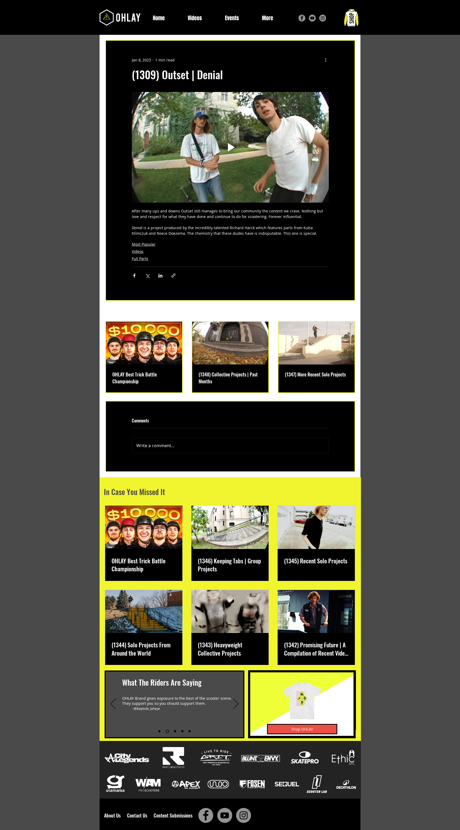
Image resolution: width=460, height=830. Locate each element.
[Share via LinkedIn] (160, 275)
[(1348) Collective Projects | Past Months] (230, 343)
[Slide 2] (167, 731)
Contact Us (138, 815)
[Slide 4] (182, 731)
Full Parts (140, 258)
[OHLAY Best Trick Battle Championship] (144, 343)
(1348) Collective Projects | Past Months (228, 378)
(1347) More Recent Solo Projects (315, 374)
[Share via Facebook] (134, 275)
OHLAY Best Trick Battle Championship (134, 378)
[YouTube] (312, 18)
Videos (137, 251)
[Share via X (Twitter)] (147, 275)
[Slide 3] (174, 731)
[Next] (236, 704)
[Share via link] (173, 275)
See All (349, 311)
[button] (267, 18)
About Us (114, 815)
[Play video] (230, 147)
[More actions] (325, 60)
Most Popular (143, 244)
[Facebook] (301, 18)
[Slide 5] (189, 731)
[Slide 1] (159, 731)
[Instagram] (322, 18)
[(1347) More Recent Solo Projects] (316, 343)
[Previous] (113, 704)
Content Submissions (173, 815)
